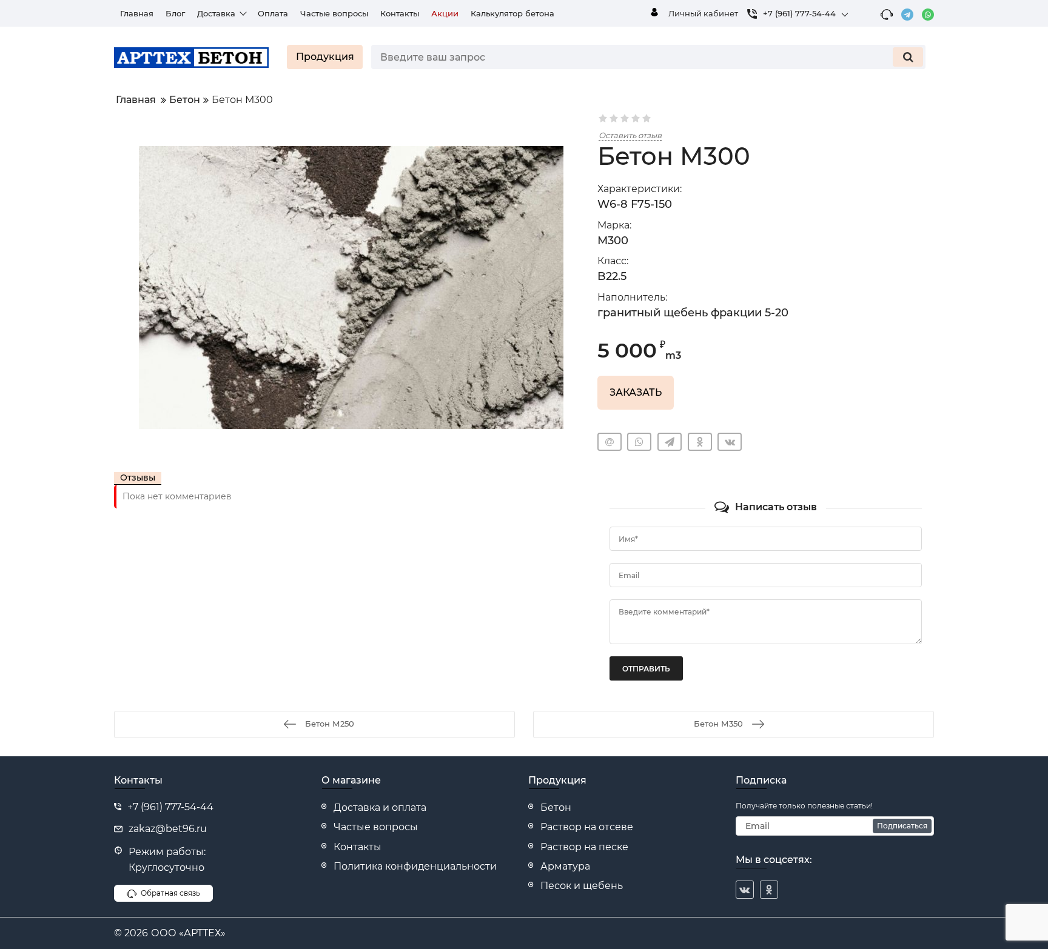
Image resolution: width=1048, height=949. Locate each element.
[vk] (745, 890)
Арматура (565, 866)
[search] (908, 57)
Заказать (636, 392)
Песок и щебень (581, 885)
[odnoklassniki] (769, 890)
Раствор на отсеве (586, 827)
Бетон (555, 807)
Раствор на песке (584, 847)
